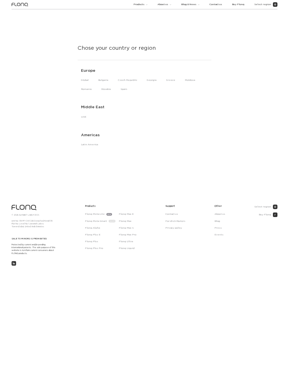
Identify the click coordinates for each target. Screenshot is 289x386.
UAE (83, 117)
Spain (124, 89)
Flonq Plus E (92, 235)
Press (218, 228)
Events (219, 235)
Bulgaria (103, 80)
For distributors (175, 221)
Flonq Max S (126, 228)
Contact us (215, 4)
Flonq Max (125, 221)
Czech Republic (127, 80)
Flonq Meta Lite (95, 214)
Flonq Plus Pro (94, 248)
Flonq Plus (91, 241)
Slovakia (106, 89)
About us (162, 4)
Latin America (89, 145)
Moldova (190, 80)
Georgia (151, 80)
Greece (170, 80)
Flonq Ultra (126, 241)
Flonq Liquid (127, 248)
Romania (86, 89)
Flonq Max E (126, 214)
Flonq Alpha (92, 228)
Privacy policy (173, 228)
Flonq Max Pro (127, 235)
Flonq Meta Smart (96, 221)
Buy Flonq (238, 4)
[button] (140, 4)
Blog (217, 221)
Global (85, 80)
